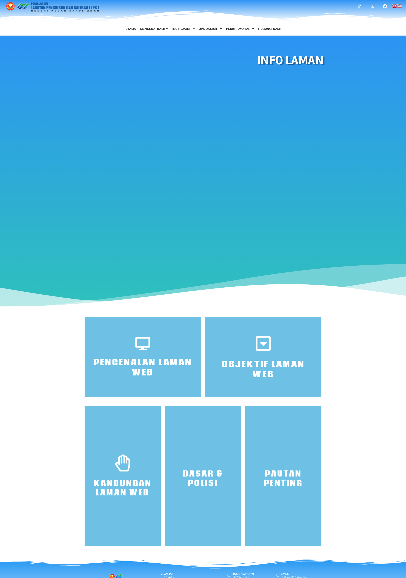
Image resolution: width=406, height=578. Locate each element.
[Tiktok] (359, 6)
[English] (394, 6)
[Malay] (400, 6)
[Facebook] (385, 6)
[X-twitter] (372, 6)
